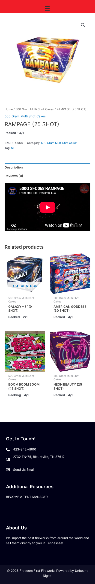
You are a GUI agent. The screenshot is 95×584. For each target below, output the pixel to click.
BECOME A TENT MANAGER (27, 497)
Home (9, 109)
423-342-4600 (24, 449)
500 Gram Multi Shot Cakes (34, 109)
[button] (83, 25)
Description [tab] (14, 167)
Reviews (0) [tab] (14, 176)
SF (13, 148)
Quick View (25, 290)
